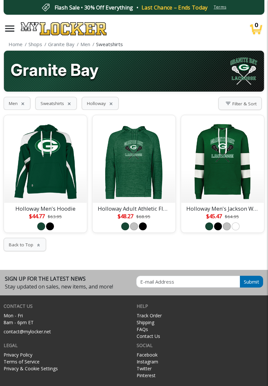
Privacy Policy (18, 355)
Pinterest (146, 375)
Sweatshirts (56, 103)
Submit (251, 281)
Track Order (149, 315)
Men (17, 103)
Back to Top (25, 245)
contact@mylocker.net (27, 331)
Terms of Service (22, 362)
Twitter (144, 368)
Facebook (147, 355)
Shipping (145, 322)
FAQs (142, 329)
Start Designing (45, 190)
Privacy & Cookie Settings (31, 368)
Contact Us (148, 336)
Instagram (147, 362)
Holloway (100, 103)
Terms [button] (220, 7)
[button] (10, 28)
